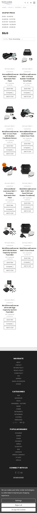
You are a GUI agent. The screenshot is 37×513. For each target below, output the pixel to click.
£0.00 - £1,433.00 (7, 16)
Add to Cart (9, 96)
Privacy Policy (18, 370)
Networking (18, 414)
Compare (9, 93)
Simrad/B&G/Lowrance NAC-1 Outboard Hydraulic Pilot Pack (11, 77)
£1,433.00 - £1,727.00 (8, 19)
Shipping (18, 378)
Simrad (18, 444)
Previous (3, 511)
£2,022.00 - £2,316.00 (9, 24)
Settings (18, 500)
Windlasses (18, 420)
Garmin (18, 436)
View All (18, 460)
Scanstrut (18, 446)
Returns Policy (18, 368)
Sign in (14, 381)
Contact (19, 365)
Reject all (18, 505)
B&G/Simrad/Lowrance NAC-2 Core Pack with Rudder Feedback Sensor (11, 135)
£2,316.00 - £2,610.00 (8, 27)
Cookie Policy (18, 373)
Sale (18, 395)
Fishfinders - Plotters (18, 403)
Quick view (9, 88)
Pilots (18, 401)
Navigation (18, 398)
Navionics (18, 441)
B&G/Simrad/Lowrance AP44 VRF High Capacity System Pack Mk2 (11, 308)
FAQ (18, 376)
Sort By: (5, 39)
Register (22, 381)
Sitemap (18, 384)
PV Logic (18, 457)
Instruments (18, 412)
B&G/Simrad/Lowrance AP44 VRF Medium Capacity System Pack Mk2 (11, 251)
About (18, 362)
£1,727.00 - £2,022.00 (9, 22)
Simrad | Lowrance (18, 455)
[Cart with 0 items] (31, 2)
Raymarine (18, 433)
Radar (18, 406)
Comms (18, 409)
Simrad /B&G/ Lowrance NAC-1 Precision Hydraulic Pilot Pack (9, 193)
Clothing (18, 417)
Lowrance (18, 452)
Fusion (18, 438)
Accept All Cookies (19, 510)
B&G (18, 449)
